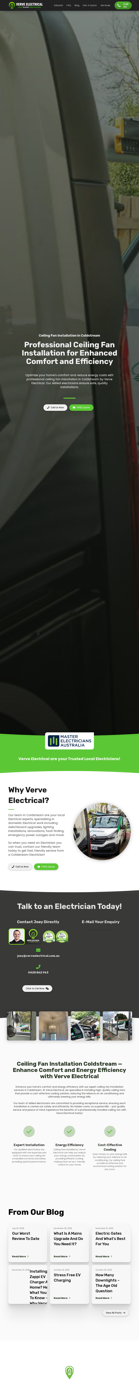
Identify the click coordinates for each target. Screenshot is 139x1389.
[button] (105, 5)
